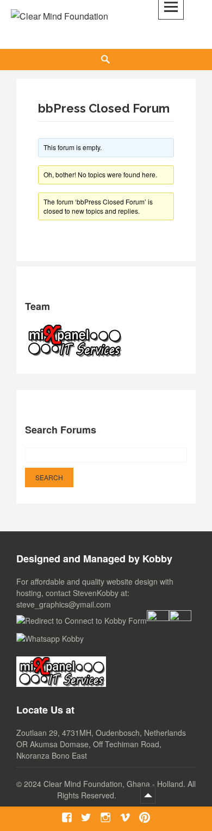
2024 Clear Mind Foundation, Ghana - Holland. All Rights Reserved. (110, 789)
